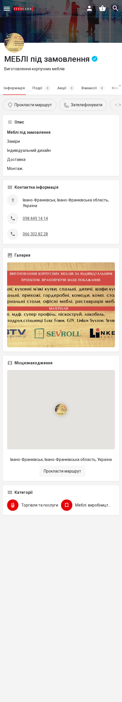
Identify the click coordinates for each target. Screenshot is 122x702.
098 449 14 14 (35, 218)
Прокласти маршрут (62, 471)
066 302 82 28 (35, 234)
